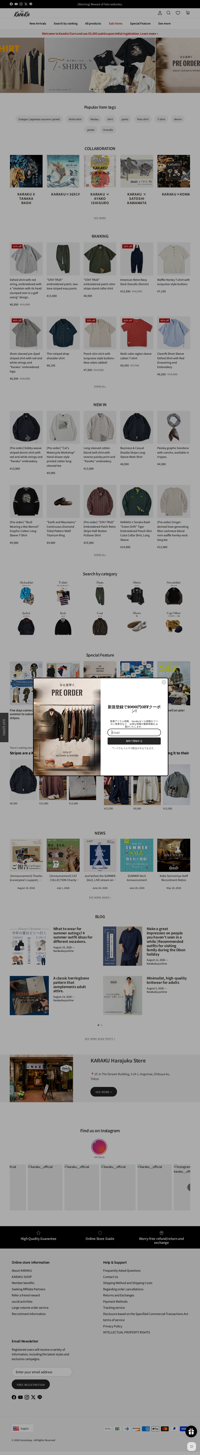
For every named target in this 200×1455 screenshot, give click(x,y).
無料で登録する (134, 741)
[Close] (164, 682)
